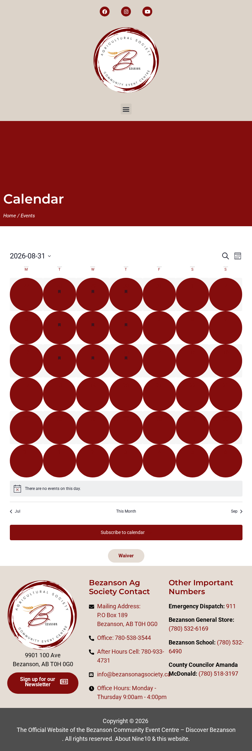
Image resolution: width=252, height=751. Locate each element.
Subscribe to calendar (123, 532)
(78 (203, 673)
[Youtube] (147, 11)
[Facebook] (105, 11)
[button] (126, 109)
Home (9, 216)
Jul (17, 511)
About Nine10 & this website (151, 738)
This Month (126, 511)
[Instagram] (126, 11)
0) (209, 673)
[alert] (126, 489)
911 (231, 606)
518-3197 (225, 673)
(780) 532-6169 (188, 628)
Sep (234, 511)
